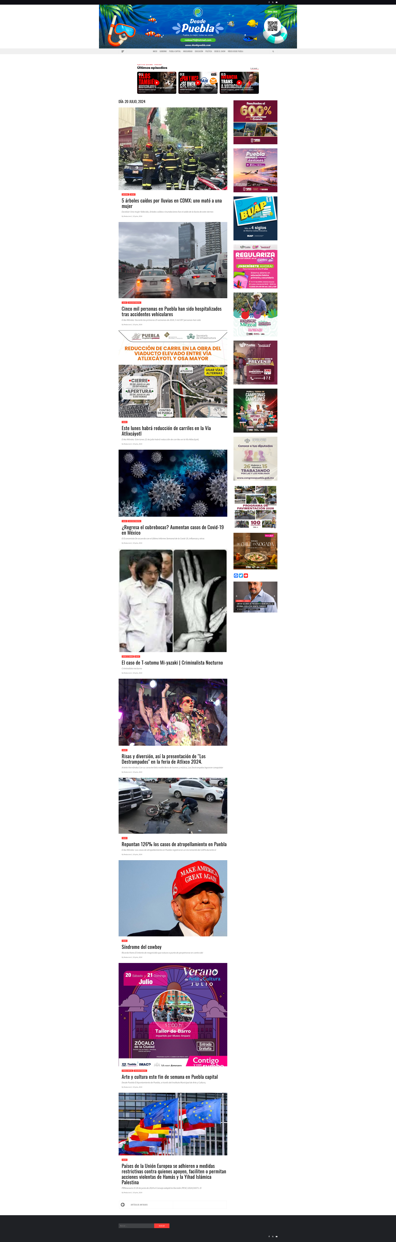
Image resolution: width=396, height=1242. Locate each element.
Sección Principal (134, 302)
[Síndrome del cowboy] (173, 901)
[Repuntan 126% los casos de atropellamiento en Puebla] (173, 808)
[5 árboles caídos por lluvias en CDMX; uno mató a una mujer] (173, 151)
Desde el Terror (128, 656)
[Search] (273, 51)
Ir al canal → (254, 68)
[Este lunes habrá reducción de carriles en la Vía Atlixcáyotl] (173, 376)
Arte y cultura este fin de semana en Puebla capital (170, 1076)
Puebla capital (175, 51)
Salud (132, 194)
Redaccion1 (128, 216)
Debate (247, 596)
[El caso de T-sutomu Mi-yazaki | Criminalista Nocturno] (173, 603)
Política (208, 51)
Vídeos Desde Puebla (235, 51)
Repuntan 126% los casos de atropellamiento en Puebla (174, 844)
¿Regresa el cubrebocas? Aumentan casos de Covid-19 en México (173, 529)
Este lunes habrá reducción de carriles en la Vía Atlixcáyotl (166, 430)
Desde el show (219, 51)
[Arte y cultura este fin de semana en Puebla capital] (173, 1017)
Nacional (125, 194)
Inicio (155, 51)
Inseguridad (187, 51)
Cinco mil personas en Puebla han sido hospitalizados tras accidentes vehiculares (172, 311)
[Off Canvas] (123, 51)
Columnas (240, 596)
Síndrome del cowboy (142, 946)
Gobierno (163, 51)
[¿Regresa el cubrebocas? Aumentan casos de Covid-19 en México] (173, 486)
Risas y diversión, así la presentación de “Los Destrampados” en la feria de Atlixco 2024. (164, 758)
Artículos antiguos (139, 1204)
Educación (199, 51)
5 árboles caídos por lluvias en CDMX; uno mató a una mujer (172, 203)
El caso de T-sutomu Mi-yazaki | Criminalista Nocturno (172, 662)
